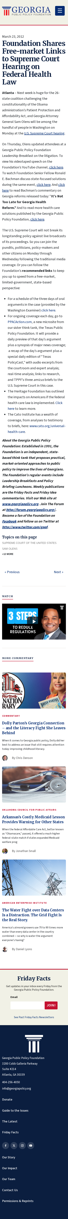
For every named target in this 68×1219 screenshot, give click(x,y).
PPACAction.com (20, 322)
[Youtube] (30, 1145)
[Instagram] (22, 1145)
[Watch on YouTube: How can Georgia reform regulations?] (34, 622)
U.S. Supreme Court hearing (44, 133)
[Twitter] (13, 1145)
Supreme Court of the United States (29, 542)
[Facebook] (5, 1145)
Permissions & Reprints (17, 1201)
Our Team (8, 1179)
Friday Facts (10, 1132)
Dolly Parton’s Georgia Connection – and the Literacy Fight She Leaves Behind (34, 728)
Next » (58, 572)
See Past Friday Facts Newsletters (34, 1017)
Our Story (8, 1157)
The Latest (9, 1121)
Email (14, 997)
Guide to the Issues (15, 1110)
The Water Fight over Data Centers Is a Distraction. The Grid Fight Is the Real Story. (33, 915)
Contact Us (10, 1190)
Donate (7, 1099)
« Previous (12, 572)
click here (56, 167)
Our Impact (9, 1168)
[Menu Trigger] (60, 11)
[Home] (26, 11)
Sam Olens (9, 548)
